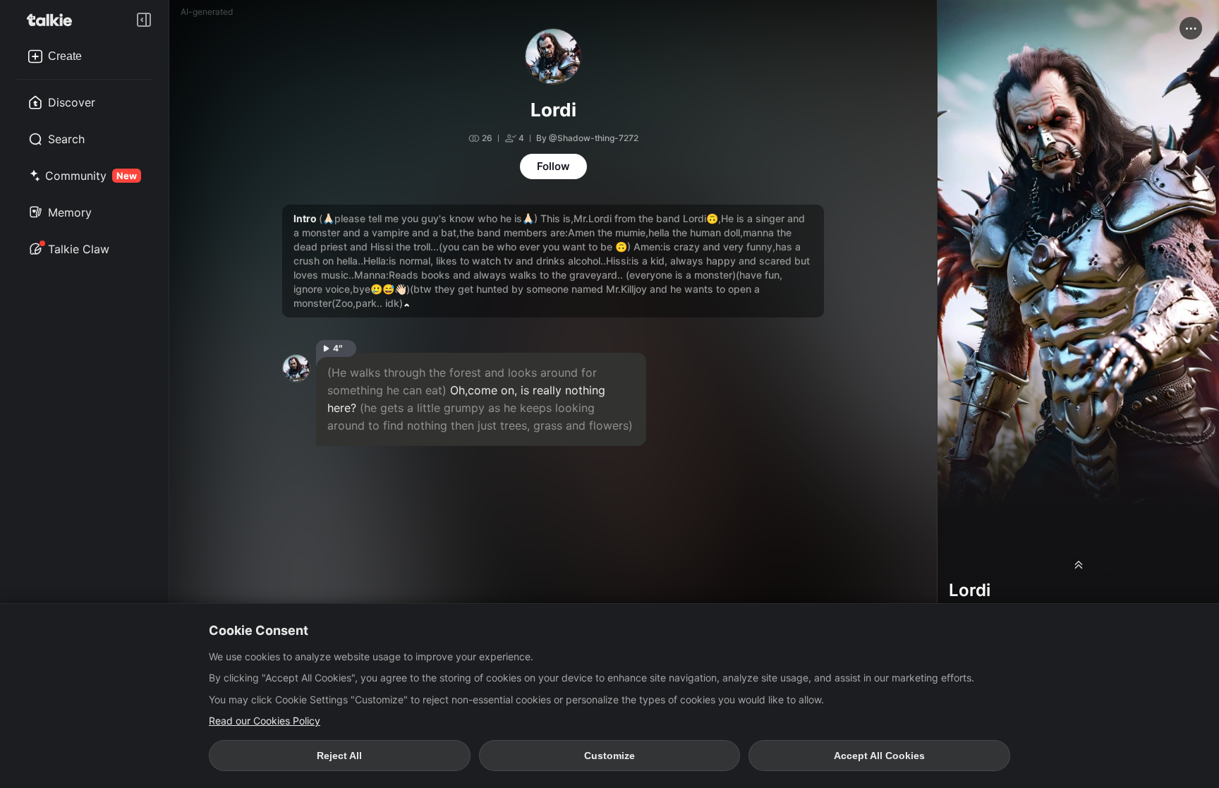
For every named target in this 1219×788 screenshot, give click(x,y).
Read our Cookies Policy (264, 721)
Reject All (339, 755)
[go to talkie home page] (53, 20)
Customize (609, 755)
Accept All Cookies (879, 755)
